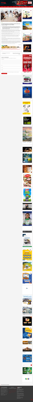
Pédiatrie (4, 49)
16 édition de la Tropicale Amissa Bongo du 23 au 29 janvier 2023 (6, 53)
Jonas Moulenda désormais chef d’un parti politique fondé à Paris (20, 398)
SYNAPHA (14, 49)
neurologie (2, 49)
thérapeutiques (19, 49)
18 (15, 390)
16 (13, 390)
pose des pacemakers (7, 49)
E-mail (2, 67)
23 (13, 391)
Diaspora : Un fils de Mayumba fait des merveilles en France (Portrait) (20, 391)
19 (9, 391)
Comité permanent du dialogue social (14, 48)
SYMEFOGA (10, 49)
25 (15, 391)
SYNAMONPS (12, 49)
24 (14, 391)
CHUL (10, 48)
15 (12, 390)
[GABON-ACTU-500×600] (27, 249)
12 (9, 390)
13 (10, 390)
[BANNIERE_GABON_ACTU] (27, 165)
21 (11, 391)
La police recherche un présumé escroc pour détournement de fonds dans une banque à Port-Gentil (16, 53)
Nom (2, 65)
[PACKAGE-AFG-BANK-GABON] (27, 211)
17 (14, 390)
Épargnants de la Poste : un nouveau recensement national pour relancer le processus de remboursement (20, 394)
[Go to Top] (31, 399)
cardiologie (9, 48)
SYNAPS (15, 49)
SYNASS (17, 49)
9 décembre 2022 (2, 25)
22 (12, 391)
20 (10, 391)
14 (11, 390)
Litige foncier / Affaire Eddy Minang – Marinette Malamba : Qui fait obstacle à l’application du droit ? (20, 389)
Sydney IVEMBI (6, 25)
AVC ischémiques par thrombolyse (5, 48)
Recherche (31, 365)
